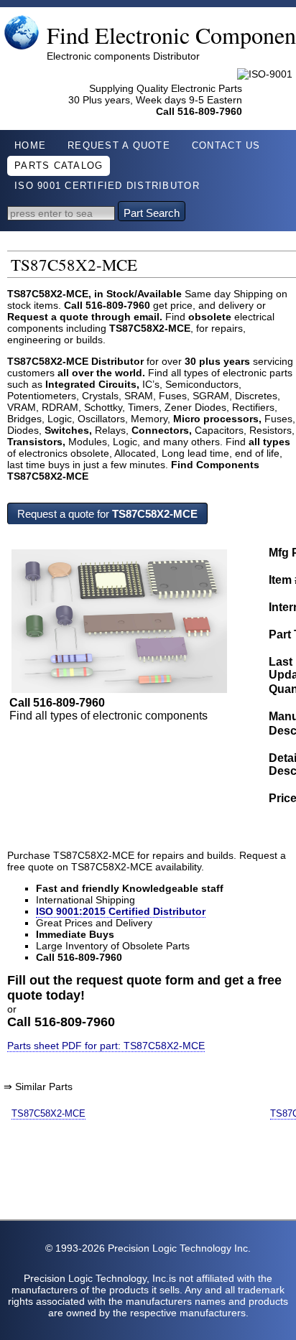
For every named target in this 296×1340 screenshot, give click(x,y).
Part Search (152, 213)
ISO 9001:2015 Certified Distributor (120, 911)
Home (30, 146)
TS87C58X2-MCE (48, 1113)
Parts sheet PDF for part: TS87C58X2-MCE (106, 1045)
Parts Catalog (58, 166)
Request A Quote (119, 146)
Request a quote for (107, 514)
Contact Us (226, 146)
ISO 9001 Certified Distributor (107, 186)
